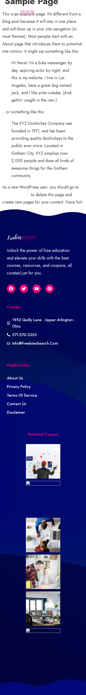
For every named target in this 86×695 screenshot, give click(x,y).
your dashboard (16, 195)
